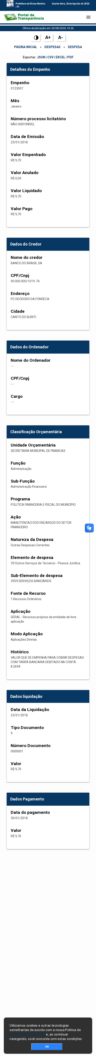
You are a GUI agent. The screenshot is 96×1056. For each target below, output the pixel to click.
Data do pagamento (30, 812)
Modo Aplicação (27, 633)
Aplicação (20, 611)
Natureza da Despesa (32, 539)
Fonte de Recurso (28, 593)
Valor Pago (21, 208)
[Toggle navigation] (88, 17)
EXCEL (60, 57)
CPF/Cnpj (20, 275)
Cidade (18, 311)
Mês (15, 100)
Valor (16, 763)
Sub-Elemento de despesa (37, 575)
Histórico (20, 651)
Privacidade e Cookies (27, 1034)
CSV (50, 57)
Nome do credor (26, 257)
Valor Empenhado (28, 154)
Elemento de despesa (32, 557)
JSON (41, 57)
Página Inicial (25, 47)
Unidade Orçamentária (33, 445)
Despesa (75, 47)
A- (60, 37)
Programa (20, 499)
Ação (16, 517)
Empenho (20, 82)
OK (47, 1046)
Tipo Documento (27, 727)
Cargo (17, 396)
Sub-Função (23, 481)
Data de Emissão (27, 136)
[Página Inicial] (24, 17)
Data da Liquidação (30, 709)
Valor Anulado (24, 172)
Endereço (20, 293)
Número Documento (30, 745)
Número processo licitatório (38, 118)
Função (18, 463)
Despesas (52, 47)
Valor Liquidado (26, 190)
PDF (70, 57)
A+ (48, 37)
